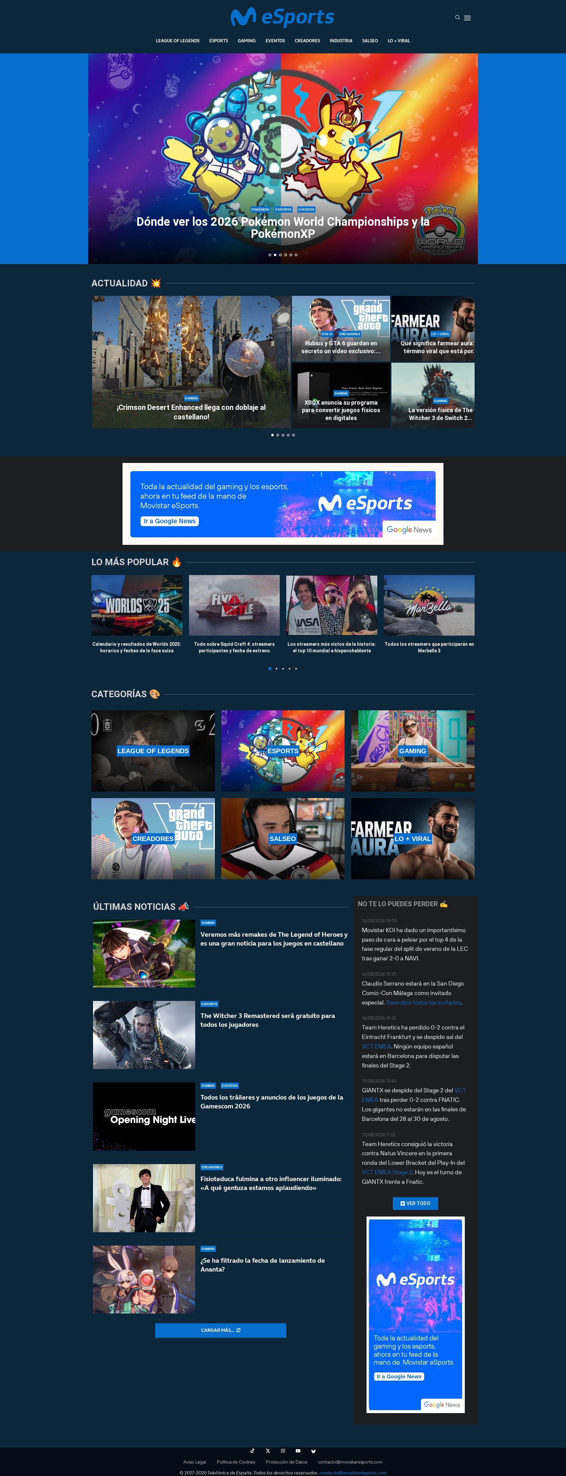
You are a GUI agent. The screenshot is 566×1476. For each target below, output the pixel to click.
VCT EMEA (376, 1046)
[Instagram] (283, 1450)
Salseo (370, 41)
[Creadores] (153, 838)
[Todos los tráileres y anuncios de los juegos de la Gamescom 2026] (144, 1117)
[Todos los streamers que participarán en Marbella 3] (429, 605)
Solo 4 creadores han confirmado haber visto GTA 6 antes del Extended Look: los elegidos (283, 233)
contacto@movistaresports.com (350, 1462)
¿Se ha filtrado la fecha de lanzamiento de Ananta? (262, 1265)
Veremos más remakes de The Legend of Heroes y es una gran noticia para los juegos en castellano (274, 939)
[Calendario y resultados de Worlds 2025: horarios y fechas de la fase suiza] (136, 605)
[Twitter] (268, 1450)
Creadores (307, 41)
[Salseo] (283, 838)
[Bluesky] (313, 1450)
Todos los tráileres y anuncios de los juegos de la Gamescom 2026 (271, 1102)
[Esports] (283, 751)
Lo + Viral (399, 41)
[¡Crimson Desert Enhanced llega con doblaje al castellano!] (191, 362)
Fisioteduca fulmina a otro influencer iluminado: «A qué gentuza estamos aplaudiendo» (271, 1183)
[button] (100, 158)
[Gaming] (413, 751)
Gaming (247, 41)
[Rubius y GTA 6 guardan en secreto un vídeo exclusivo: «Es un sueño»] (341, 328)
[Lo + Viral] (413, 838)
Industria (341, 41)
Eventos (275, 41)
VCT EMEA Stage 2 (387, 1172)
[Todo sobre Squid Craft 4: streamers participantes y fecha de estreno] (234, 605)
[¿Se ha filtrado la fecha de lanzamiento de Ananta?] (144, 1280)
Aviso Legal (194, 1462)
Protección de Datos (286, 1462)
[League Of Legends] (153, 751)
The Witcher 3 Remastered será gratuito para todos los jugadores (267, 1020)
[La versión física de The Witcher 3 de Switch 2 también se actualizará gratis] (440, 395)
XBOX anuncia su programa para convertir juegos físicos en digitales (341, 410)
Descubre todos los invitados (423, 1002)
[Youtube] (298, 1450)
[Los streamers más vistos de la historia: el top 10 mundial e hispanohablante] (331, 605)
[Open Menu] (467, 18)
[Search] (457, 18)
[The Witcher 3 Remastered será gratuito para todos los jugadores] (144, 1035)
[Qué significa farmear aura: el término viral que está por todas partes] (440, 328)
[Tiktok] (252, 1450)
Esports (218, 41)
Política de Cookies (236, 1462)
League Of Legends (177, 41)
